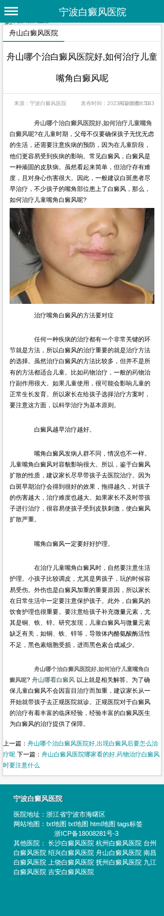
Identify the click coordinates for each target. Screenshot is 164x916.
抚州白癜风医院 (119, 862)
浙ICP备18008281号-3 (86, 833)
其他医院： (31, 843)
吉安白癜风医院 (71, 871)
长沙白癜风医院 (71, 843)
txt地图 (56, 823)
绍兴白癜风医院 (71, 852)
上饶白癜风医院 (71, 862)
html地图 (102, 823)
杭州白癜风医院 (119, 843)
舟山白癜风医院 (119, 852)
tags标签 (130, 823)
